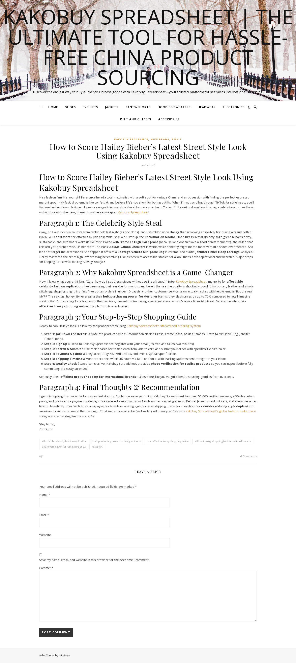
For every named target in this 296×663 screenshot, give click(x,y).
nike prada (160, 139)
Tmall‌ (177, 139)
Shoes (70, 107)
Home (53, 107)
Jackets (111, 107)
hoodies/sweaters (174, 107)
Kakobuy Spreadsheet (133, 212)
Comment (46, 568)
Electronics (233, 107)
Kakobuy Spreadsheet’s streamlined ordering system (164, 326)
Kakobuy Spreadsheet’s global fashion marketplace (220, 411)
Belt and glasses (135, 119)
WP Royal (64, 655)
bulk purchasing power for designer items (117, 441)
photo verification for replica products (64, 446)
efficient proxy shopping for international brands (223, 441)
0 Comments (248, 456)
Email (44, 515)
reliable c (97, 446)
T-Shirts (90, 107)
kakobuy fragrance (131, 139)
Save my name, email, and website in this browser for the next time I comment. (94, 560)
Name (44, 495)
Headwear (207, 107)
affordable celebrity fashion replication (64, 441)
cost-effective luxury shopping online (168, 441)
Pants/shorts (137, 107)
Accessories (168, 119)
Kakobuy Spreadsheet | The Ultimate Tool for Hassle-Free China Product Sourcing (148, 46)
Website (45, 535)
